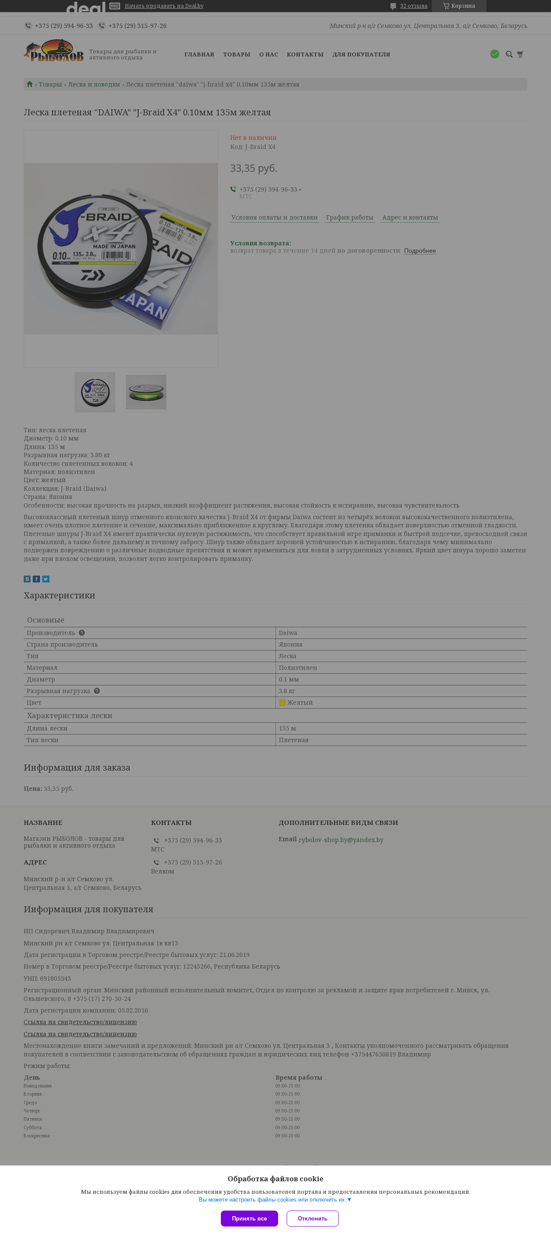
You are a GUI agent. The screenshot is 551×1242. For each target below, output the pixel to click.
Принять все (249, 1218)
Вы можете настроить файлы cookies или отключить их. (273, 1199)
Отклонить (313, 1218)
